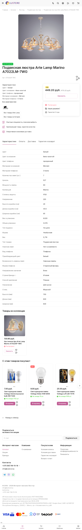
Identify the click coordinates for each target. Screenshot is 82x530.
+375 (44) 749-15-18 (10, 466)
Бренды (5, 455)
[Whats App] (13, 475)
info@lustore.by (8, 469)
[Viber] (9, 475)
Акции (5, 452)
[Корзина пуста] (78, 3)
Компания (26, 445)
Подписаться (71, 438)
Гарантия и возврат (46, 141)
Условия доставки (48, 452)
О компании (26, 449)
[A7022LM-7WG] (41, 36)
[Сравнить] (77, 79)
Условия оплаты (47, 449)
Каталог (5, 449)
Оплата (22, 141)
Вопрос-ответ (46, 459)
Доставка (32, 141)
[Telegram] (4, 475)
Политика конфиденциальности (69, 450)
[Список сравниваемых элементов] (68, 3)
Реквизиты (64, 454)
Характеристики (9, 141)
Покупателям (47, 445)
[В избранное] (77, 76)
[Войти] (63, 3)
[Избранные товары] (73, 3)
